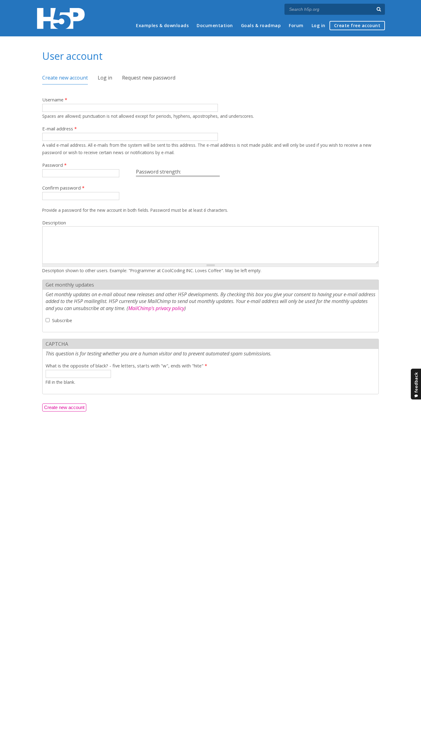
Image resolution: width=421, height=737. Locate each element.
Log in (318, 25)
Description (54, 222)
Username (54, 99)
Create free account (357, 25)
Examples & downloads (162, 25)
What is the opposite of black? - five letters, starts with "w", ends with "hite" (126, 365)
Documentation (215, 25)
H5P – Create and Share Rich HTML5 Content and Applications (61, 18)
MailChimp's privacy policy (156, 308)
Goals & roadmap (261, 25)
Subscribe (62, 320)
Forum (296, 25)
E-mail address (59, 128)
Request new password (148, 77)
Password (54, 165)
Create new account (65, 77)
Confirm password (63, 188)
